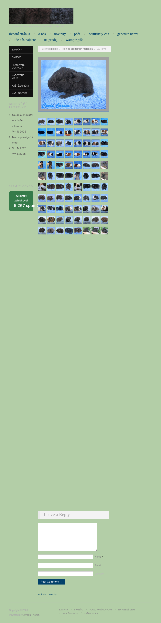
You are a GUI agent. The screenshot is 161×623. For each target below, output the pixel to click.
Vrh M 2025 (19, 148)
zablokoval (23, 201)
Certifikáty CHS (99, 34)
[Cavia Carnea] (41, 15)
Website (99, 573)
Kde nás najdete (25, 39)
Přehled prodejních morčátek (77, 48)
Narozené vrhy (18, 77)
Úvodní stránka (19, 34)
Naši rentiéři (20, 93)
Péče (77, 34)
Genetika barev (127, 34)
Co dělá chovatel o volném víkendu (22, 120)
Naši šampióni (20, 85)
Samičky (17, 49)
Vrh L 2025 (19, 154)
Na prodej (51, 39)
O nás (42, 34)
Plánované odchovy (18, 66)
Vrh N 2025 (19, 131)
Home (54, 48)
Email (98, 565)
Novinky (60, 34)
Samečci (17, 57)
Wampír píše (74, 39)
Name (99, 556)
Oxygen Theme (30, 615)
